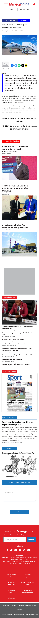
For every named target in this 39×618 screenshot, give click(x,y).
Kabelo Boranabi (6, 356)
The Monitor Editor (7, 442)
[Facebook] (8, 550)
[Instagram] (21, 550)
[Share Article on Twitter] (15, 65)
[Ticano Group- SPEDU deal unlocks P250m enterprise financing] (19, 207)
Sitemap (19, 609)
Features (11, 584)
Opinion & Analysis (27, 582)
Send (19, 512)
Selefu (9, 448)
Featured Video (27, 592)
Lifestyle (11, 582)
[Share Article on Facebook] (12, 65)
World (11, 592)
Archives (13, 605)
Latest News (11, 574)
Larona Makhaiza (6, 336)
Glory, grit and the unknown (12, 359)
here (20, 121)
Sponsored (11, 590)
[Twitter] (12, 550)
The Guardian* (5, 352)
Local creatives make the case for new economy (19, 344)
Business (24, 20)
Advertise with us (30, 605)
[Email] (29, 550)
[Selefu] (19, 464)
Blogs (28, 584)
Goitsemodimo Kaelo (7, 341)
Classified (11, 598)
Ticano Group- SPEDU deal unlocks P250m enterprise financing (15, 188)
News (11, 577)
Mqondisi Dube (5, 365)
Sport (28, 577)
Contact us (6, 605)
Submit (31, 539)
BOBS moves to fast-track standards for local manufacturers (15, 149)
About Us (21, 605)
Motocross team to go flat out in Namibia (17, 355)
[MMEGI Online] (19, 4)
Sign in (12, 9)
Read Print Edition (9, 371)
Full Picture (28, 590)
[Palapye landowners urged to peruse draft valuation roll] (19, 312)
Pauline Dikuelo (5, 68)
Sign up (8, 126)
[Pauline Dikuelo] (5, 64)
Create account (24, 9)
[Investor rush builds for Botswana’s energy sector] (19, 244)
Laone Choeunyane (7, 345)
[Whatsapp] (25, 550)
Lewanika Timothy (6, 153)
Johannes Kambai (6, 330)
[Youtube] (16, 550)
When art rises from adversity (13, 339)
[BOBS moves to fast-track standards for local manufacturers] (19, 168)
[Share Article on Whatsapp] (19, 65)
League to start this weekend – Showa (16, 364)
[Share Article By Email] (22, 65)
